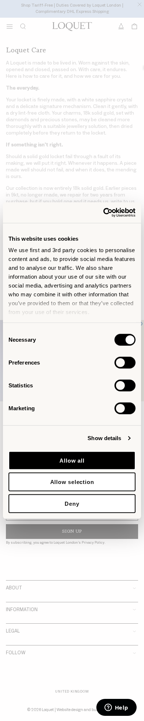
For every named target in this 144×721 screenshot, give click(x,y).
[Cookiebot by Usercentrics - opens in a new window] (104, 212)
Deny (72, 503)
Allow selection (72, 482)
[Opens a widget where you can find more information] (116, 708)
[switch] (125, 362)
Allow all (71, 460)
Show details (104, 438)
